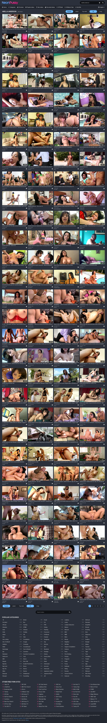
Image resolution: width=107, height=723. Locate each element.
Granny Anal (47, 656)
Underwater (88, 666)
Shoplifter (87, 624)
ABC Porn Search (26, 687)
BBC (4, 659)
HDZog (55, 228)
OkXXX (81, 91)
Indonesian (47, 664)
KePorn (3, 602)
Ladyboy (67, 620)
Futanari (46, 637)
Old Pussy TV (25, 701)
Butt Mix (78, 7)
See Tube (41, 701)
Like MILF (93, 691)
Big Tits (4, 668)
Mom (66, 637)
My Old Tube (76, 699)
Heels (45, 661)
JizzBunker (82, 209)
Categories (11, 7)
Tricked (87, 659)
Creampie (25, 644)
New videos (39, 7)
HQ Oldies (58, 704)
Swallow (87, 639)
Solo (86, 632)
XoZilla (55, 91)
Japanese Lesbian (48, 671)
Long (100, 11)
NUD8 (40, 704)
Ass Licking (5, 639)
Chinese (25, 629)
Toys (86, 654)
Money (66, 639)
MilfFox (3, 91)
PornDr (55, 130)
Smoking (87, 629)
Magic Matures (94, 694)
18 (3, 620)
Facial (45, 620)
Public (66, 661)
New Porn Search (8, 701)
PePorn (29, 169)
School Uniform (69, 673)
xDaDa (57, 694)
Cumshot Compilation (29, 654)
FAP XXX (24, 684)
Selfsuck (87, 620)
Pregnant (67, 659)
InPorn (3, 386)
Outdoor (67, 649)
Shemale (87, 622)
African (4, 624)
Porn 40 (75, 696)
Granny (46, 654)
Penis (66, 651)
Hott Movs (24, 699)
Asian (4, 634)
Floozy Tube (42, 691)
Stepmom (87, 634)
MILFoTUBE (76, 689)
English (100, 7)
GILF (45, 646)
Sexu (81, 110)
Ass (4, 637)
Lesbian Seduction (69, 624)
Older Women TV (95, 701)
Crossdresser (26, 646)
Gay (45, 642)
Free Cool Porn (43, 689)
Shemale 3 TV (42, 696)
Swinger (87, 642)
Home (4, 7)
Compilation (26, 639)
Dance (24, 659)
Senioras (81, 51)
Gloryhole (46, 649)
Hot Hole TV (76, 684)
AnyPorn (30, 248)
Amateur (5, 627)
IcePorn (55, 563)
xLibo (57, 699)
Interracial (46, 668)
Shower (87, 627)
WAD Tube (93, 696)
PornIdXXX (4, 307)
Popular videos (29, 7)
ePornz (23, 689)
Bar (3, 651)
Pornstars (20, 7)
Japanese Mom (48, 673)
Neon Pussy (10, 3)
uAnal (55, 405)
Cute (24, 656)
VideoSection (31, 327)
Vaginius (41, 694)
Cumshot (25, 651)
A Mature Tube (69, 7)
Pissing (66, 656)
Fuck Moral (93, 706)
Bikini (4, 671)
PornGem (56, 71)
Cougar (25, 642)
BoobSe (29, 130)
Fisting (45, 627)
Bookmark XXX (8, 689)
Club (24, 637)
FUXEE (92, 689)
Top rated (84, 11)
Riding (66, 668)
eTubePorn (7, 687)
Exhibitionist (26, 673)
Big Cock (5, 666)
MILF (66, 632)
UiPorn (55, 445)
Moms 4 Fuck (94, 687)
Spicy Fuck (59, 687)
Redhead (67, 666)
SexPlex (81, 386)
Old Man (67, 644)
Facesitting (26, 676)
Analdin (3, 51)
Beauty (4, 661)
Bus (24, 622)
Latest (76, 11)
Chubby (25, 632)
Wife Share (88, 673)
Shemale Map (42, 699)
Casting (25, 624)
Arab (4, 632)
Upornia (29, 228)
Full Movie (46, 634)
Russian (67, 671)
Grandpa (46, 651)
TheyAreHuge (57, 287)
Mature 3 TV (94, 699)
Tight (86, 651)
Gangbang (46, 639)
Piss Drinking (68, 654)
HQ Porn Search (8, 696)
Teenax (6, 691)
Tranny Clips (76, 687)
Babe (4, 646)
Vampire (87, 668)
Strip (86, 637)
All (93, 11)
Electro (25, 668)
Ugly (86, 664)
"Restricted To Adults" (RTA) (19, 718)
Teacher (87, 646)
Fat (45, 622)
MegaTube (4, 32)
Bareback (5, 654)
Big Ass (5, 664)
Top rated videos (50, 7)
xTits (55, 150)
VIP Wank (59, 7)
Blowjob (5, 676)
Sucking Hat (59, 701)
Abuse (27, 720)
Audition (5, 644)
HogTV (3, 189)
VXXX (29, 209)
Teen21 (55, 346)
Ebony (24, 666)
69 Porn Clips (7, 704)
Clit (24, 634)
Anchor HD (24, 696)
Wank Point (59, 691)
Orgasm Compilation (70, 646)
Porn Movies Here (95, 684)
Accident (5, 622)
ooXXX (3, 464)
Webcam (87, 671)
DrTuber (4, 287)
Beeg (29, 32)
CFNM (24, 627)
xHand (3, 169)
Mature (66, 627)
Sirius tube (76, 694)
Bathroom (5, 656)
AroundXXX (56, 582)
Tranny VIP (76, 706)
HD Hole (6, 694)
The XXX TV (7, 706)
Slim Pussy (59, 696)
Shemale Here (77, 704)
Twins (86, 661)
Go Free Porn (76, 691)
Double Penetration (28, 664)
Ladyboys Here (43, 687)
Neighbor (67, 642)
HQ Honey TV (25, 694)
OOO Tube (75, 701)
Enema (25, 671)
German (46, 644)
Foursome (46, 632)
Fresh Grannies (60, 706)
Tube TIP (6, 684)
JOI (45, 676)
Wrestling (87, 676)
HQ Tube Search (43, 684)
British (24, 620)
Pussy (66, 664)
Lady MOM (93, 704)
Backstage (5, 649)
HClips (29, 366)
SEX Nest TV (25, 704)
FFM (45, 624)
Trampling (87, 656)
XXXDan (81, 169)
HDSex (29, 71)
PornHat (29, 51)
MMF (66, 634)
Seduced (67, 676)
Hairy (45, 659)
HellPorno (82, 464)
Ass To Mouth (6, 642)
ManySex (30, 464)
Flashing (46, 629)
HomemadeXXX (83, 71)
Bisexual (5, 673)
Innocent (46, 666)
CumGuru (6, 699)
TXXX (81, 32)
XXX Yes (58, 684)
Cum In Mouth (27, 649)
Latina (66, 622)
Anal (4, 629)
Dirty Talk (25, 661)
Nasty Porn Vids (43, 706)
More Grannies (60, 689)
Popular (69, 11)
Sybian (87, 644)
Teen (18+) (88, 649)
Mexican (67, 629)
